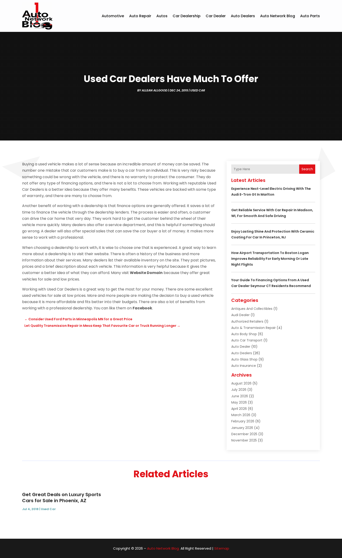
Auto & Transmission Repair (253, 327)
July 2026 (238, 389)
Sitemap (221, 548)
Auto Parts (310, 16)
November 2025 (244, 440)
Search (307, 169)
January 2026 (242, 427)
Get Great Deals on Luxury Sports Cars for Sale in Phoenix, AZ (61, 497)
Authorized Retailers (247, 321)
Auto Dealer (240, 346)
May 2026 (239, 402)
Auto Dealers (243, 16)
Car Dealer (216, 16)
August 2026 (241, 383)
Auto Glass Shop (244, 359)
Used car (197, 90)
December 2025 (244, 434)
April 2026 (239, 408)
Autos (162, 16)
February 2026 (242, 421)
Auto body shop (244, 334)
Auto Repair (140, 16)
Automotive (113, 16)
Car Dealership (187, 16)
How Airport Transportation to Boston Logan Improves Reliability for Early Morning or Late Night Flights (270, 259)
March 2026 (240, 415)
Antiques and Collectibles (251, 308)
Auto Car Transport (246, 340)
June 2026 (239, 396)
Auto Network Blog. (163, 548)
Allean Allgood (154, 90)
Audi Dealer (240, 315)
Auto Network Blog (277, 16)
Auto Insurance (243, 365)
